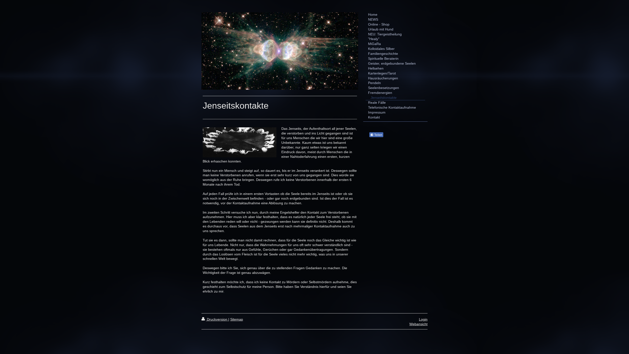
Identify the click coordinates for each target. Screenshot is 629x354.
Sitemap (236, 319)
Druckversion (217, 319)
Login (423, 319)
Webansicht (418, 324)
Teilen (377, 135)
